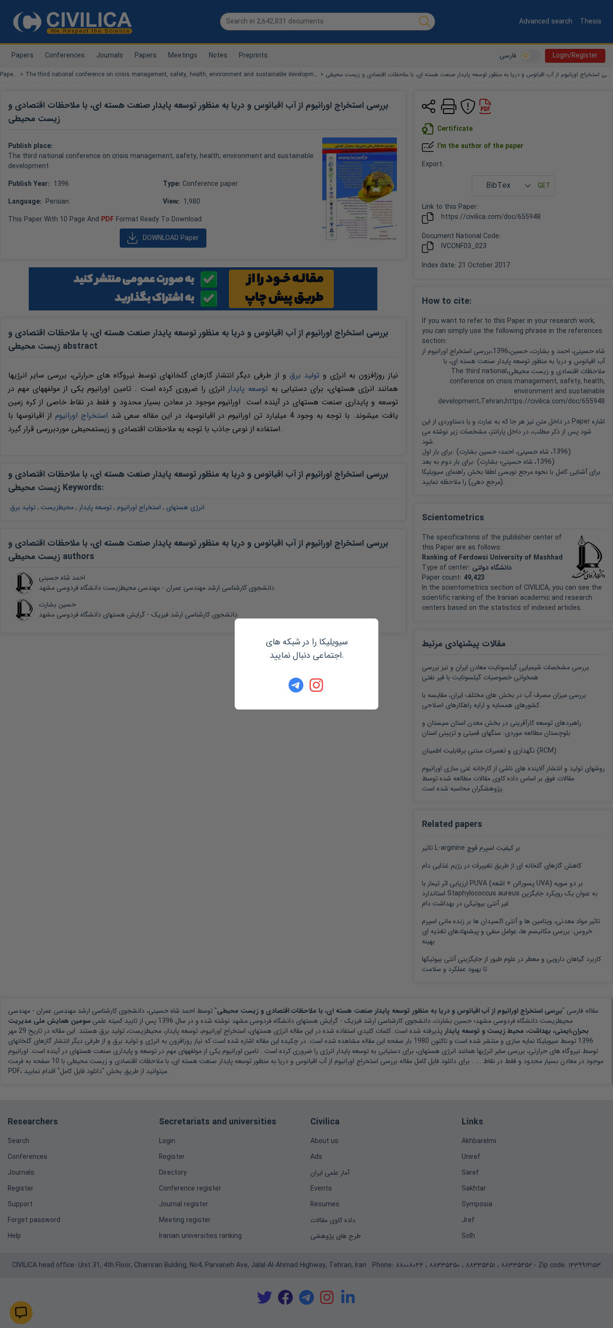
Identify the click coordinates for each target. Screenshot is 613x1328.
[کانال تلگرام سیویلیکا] (296, 685)
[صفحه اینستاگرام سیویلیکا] (317, 685)
